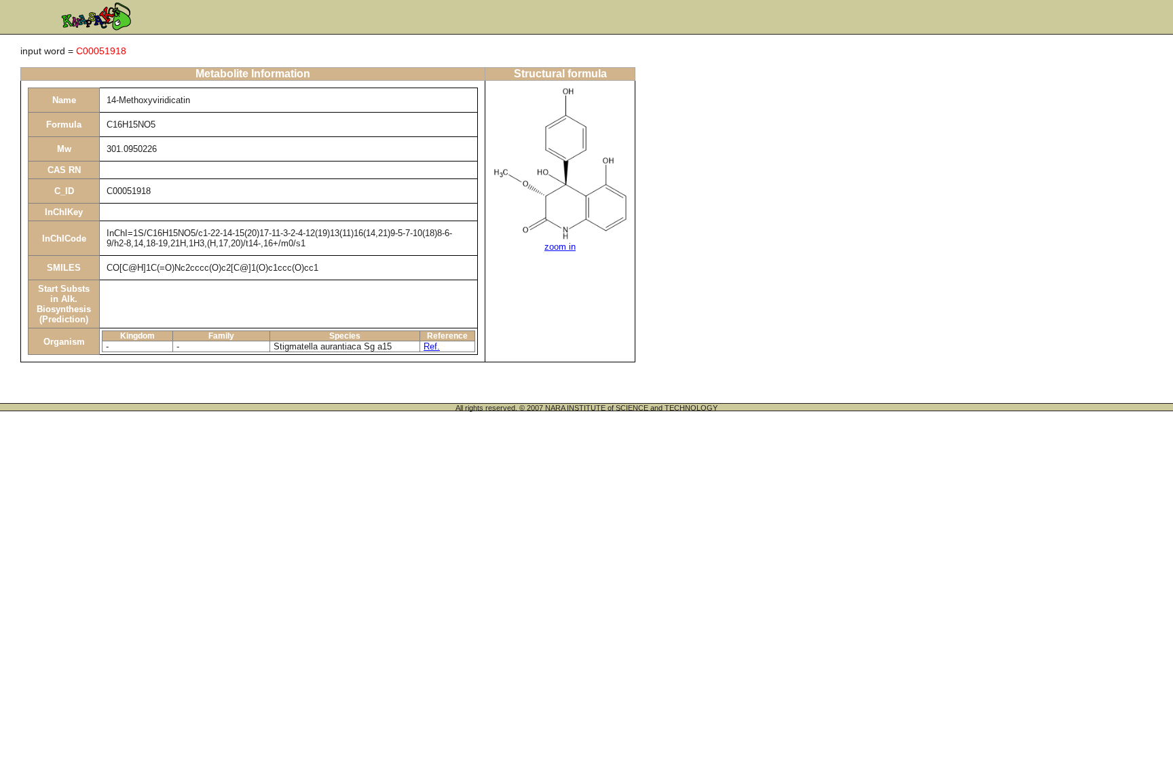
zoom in (560, 247)
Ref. (432, 346)
